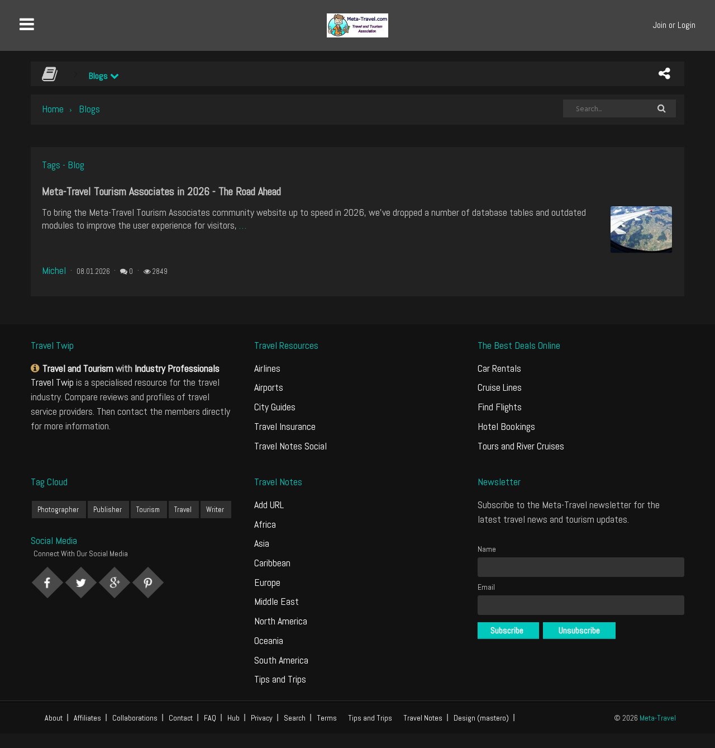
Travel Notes (422, 718)
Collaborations (135, 718)
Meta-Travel (658, 718)
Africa (265, 524)
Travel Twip (52, 382)
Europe (267, 582)
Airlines (267, 368)
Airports (268, 387)
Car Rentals (499, 368)
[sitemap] (36, 368)
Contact (181, 718)
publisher (107, 509)
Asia (261, 543)
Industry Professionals (177, 368)
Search (295, 718)
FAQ (210, 718)
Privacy (262, 718)
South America (281, 660)
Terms (327, 718)
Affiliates (87, 718)
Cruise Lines (500, 387)
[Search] (661, 108)
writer (215, 509)
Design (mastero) (481, 718)
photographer (58, 509)
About (54, 718)
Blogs (99, 76)
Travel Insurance (285, 426)
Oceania (268, 640)
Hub (233, 718)
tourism (148, 509)
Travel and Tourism (77, 368)
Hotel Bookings (506, 426)
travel (183, 509)
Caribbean (272, 562)
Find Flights (500, 406)
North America (280, 620)
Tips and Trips (280, 679)
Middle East (276, 601)
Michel (54, 270)
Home (53, 108)
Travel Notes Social (290, 445)
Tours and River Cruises (521, 445)
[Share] (664, 74)
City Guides (274, 406)
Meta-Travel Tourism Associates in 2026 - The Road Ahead (161, 191)
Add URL (269, 504)
